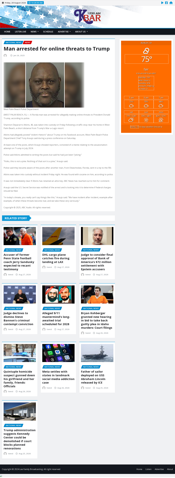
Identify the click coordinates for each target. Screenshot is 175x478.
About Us (80, 31)
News (34, 31)
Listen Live (20, 31)
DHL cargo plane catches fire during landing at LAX (55, 258)
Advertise (63, 31)
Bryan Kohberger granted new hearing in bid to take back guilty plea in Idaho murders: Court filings (96, 320)
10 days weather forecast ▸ (146, 127)
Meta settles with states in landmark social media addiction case (58, 377)
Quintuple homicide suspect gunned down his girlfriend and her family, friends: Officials (19, 379)
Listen (148, 469)
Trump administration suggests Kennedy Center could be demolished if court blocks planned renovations (20, 439)
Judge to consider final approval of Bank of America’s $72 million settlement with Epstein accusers (97, 262)
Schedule (48, 31)
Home (7, 31)
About (170, 469)
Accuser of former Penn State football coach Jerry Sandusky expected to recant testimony (19, 262)
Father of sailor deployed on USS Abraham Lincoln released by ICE (93, 377)
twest (10, 274)
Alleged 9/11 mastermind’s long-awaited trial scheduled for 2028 (56, 318)
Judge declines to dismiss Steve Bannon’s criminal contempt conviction (18, 318)
